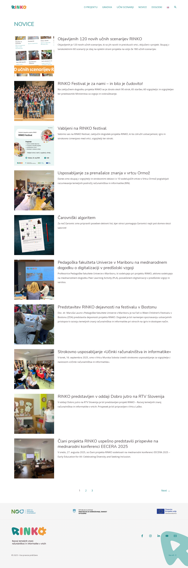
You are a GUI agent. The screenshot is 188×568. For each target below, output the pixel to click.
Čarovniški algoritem (77, 218)
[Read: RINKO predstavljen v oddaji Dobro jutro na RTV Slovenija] (34, 413)
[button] (175, 7)
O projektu (91, 7)
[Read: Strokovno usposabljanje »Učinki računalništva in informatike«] (34, 368)
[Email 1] (175, 535)
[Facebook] (142, 535)
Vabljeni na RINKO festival (82, 128)
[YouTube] (167, 535)
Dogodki (157, 7)
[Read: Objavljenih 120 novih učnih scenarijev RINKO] (34, 56)
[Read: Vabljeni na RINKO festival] (34, 145)
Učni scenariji (125, 7)
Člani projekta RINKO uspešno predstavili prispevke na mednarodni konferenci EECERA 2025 (108, 443)
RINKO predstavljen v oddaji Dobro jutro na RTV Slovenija (111, 396)
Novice (142, 7)
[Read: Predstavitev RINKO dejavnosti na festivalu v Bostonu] (34, 324)
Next (165, 490)
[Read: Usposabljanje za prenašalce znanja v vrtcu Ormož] (34, 190)
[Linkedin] (158, 535)
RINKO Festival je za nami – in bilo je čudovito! (100, 83)
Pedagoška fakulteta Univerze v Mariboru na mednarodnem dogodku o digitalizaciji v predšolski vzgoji (112, 265)
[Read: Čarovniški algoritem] (34, 234)
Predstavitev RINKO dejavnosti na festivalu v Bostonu (107, 307)
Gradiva (107, 7)
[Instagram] (150, 535)
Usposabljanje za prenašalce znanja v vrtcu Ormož (104, 173)
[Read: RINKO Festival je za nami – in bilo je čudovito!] (34, 100)
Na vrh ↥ (173, 555)
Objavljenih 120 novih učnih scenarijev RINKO (100, 39)
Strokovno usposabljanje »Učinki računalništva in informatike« (114, 352)
